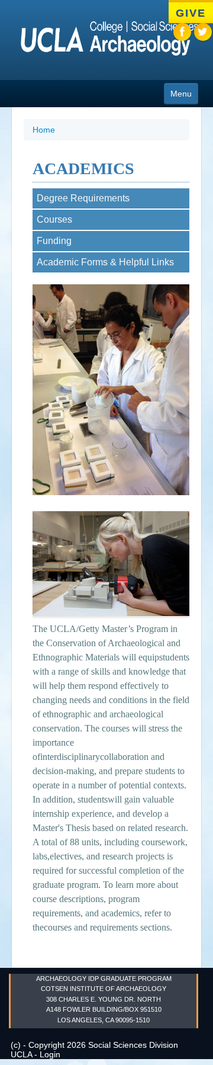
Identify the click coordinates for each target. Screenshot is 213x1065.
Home (44, 129)
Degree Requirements (83, 198)
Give (190, 13)
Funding (54, 241)
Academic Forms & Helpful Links (105, 262)
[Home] (103, 41)
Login (50, 1054)
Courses (54, 219)
